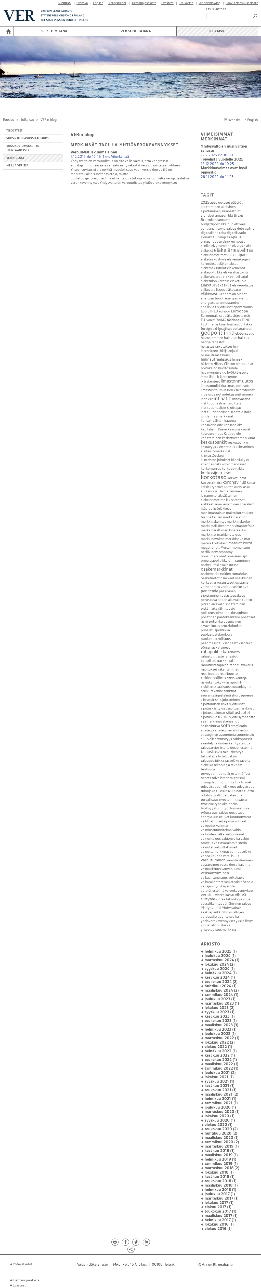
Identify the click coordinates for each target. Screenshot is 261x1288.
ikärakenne (228, 377)
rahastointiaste (212, 656)
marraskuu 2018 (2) (222, 1168)
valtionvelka (156, 178)
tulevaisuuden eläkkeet (218, 786)
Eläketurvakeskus (216, 285)
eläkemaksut (228, 264)
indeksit (207, 399)
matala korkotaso (214, 543)
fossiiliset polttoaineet (235, 329)
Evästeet (167, 3)
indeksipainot (211, 394)
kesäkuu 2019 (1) (219, 1151)
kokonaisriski (211, 464)
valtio (236, 830)
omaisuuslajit (237, 556)
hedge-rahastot (213, 342)
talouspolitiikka (212, 761)
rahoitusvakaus (241, 665)
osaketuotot (210, 578)
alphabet (207, 215)
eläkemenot (236, 268)
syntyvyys (224, 739)
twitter (242, 799)
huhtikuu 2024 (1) (221, 986)
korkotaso (214, 477)
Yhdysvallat (211, 908)
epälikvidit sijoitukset (217, 307)
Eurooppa (239, 311)
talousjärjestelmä (239, 748)
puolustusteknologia (216, 634)
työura (206, 812)
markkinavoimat (237, 539)
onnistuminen (239, 560)
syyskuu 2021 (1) (219, 1081)
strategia (207, 730)
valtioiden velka (213, 834)
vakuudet (208, 825)
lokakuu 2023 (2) (219, 1008)
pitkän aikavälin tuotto (218, 608)
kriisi (251, 482)
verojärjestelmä (178, 178)
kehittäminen (211, 438)
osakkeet (227, 578)
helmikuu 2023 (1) (221, 1029)
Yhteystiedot (117, 3)
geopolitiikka (217, 333)
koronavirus (234, 482)
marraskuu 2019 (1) (222, 1146)
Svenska (82, 3)
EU (216, 311)
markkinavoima (213, 539)
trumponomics (223, 782)
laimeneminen (231, 491)
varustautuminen (239, 860)
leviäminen (231, 504)
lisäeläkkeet (222, 508)
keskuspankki (237, 442)
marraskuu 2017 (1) (222, 1198)
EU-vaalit (208, 320)
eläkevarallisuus (213, 290)
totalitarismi (235, 778)
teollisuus (208, 769)
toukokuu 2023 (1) (221, 1021)
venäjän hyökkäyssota (218, 886)
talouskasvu (211, 752)
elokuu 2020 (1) (218, 1125)
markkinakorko (238, 521)
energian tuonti (212, 298)
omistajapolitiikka (214, 560)
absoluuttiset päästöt (226, 202)
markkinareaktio (233, 530)
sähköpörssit (242, 739)
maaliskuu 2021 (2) (221, 1094)
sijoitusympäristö (242, 717)
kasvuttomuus (212, 434)
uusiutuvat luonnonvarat (232, 817)
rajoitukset (209, 669)
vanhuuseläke (240, 851)
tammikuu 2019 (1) (221, 1164)
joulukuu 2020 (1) (220, 1107)
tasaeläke (232, 761)
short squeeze (242, 695)
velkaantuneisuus (214, 877)
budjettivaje (80, 178)
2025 (205, 202)
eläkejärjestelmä (233, 250)
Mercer (225, 547)
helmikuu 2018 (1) (220, 1190)
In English (250, 120)
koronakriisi (211, 482)
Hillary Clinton (224, 364)
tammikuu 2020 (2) (222, 1142)
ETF (210, 311)
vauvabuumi (231, 869)
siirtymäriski (210, 700)
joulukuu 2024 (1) (220, 956)
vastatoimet (210, 864)
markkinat (208, 534)
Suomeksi (64, 3)
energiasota (210, 303)
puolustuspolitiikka (215, 630)
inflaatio (222, 398)
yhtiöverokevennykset (160, 183)
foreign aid (97, 178)
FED (204, 324)
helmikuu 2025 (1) (221, 951)
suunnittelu (245, 735)
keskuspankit (214, 442)
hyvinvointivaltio (213, 372)
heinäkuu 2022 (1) (221, 1051)
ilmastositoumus (213, 390)
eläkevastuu (211, 294)
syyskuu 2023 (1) (219, 1012)
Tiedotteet (14, 130)
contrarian (209, 228)
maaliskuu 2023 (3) (221, 1025)
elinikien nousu (234, 241)
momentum (241, 547)
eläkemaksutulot (213, 268)
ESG (204, 311)
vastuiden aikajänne (235, 864)
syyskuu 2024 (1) (220, 969)
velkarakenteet (212, 882)
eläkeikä (207, 251)
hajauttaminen (212, 338)
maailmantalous (119, 178)
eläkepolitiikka (212, 272)
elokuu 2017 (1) (218, 1207)
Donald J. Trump (213, 237)
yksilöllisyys (244, 921)
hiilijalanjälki (229, 351)
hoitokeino (209, 368)
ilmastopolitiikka (213, 386)
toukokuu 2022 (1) (221, 1060)
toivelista (219, 778)
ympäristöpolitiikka (215, 925)
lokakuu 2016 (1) (219, 1224)
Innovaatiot (241, 399)
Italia (247, 412)
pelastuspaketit (233, 595)
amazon (221, 215)
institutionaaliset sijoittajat (221, 408)
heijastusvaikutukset (216, 346)
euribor (224, 311)
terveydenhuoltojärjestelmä (222, 774)
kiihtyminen (245, 447)
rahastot (231, 656)
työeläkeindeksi (226, 804)
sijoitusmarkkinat (241, 708)
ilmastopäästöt (238, 386)
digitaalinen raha (213, 233)
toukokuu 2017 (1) (220, 1211)
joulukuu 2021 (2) (220, 1073)
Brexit (238, 215)
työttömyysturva (237, 808)
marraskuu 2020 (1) (222, 1112)
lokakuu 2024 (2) (220, 964)
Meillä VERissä (17, 165)
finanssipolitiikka (239, 324)
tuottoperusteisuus (227, 795)
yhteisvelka (230, 916)
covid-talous (226, 228)
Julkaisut (217, 31)
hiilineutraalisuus (216, 359)
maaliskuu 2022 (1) (221, 1064)
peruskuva (209, 600)
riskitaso (208, 687)
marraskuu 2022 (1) (222, 1038)
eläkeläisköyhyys (213, 259)
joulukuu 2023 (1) (220, 999)
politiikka (216, 621)
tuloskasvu (224, 791)
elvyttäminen (221, 246)
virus (246, 899)
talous (245, 743)
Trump (206, 782)
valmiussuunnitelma (216, 830)
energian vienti (236, 298)
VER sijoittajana (136, 31)
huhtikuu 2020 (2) (221, 1133)
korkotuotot (236, 478)
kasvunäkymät (239, 429)
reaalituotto (229, 674)
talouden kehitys (227, 743)
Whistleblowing (209, 3)
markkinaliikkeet (213, 526)
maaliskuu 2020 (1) (222, 1138)
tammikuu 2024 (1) (221, 995)
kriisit (205, 487)
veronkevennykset (85, 183)
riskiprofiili (234, 682)
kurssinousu (210, 491)
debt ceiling (245, 228)
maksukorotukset (239, 513)
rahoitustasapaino (215, 665)
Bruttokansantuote (215, 220)
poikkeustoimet (213, 613)
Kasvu (222, 429)
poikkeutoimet (237, 613)
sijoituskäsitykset (214, 708)
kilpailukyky (240, 460)
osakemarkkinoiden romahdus (224, 574)
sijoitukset (237, 704)
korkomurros (211, 468)
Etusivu (8, 120)
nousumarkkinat (213, 556)
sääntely (207, 743)
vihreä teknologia (229, 899)
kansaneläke (233, 425)
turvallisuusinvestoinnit (219, 799)
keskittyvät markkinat (238, 438)
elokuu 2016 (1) (218, 1229)
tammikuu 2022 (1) (221, 1068)
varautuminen (213, 860)
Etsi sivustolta (216, 9)
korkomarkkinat (233, 464)
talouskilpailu (211, 756)
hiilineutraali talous (215, 355)
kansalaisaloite (212, 425)
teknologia (222, 765)
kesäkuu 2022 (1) (220, 1055)
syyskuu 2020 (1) (220, 1120)
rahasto (234, 652)
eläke (248, 246)
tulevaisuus (245, 786)
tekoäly (236, 765)
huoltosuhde (228, 368)
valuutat (207, 847)
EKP (240, 237)
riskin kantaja (237, 678)
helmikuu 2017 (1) (220, 1220)
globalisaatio (244, 333)
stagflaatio (239, 726)
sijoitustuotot (238, 713)
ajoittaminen (210, 207)
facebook (234, 320)
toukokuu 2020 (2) (221, 1129)
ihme (204, 377)
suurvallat (208, 739)
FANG (246, 320)
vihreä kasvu (224, 895)
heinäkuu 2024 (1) (221, 973)
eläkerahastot (211, 277)
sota (225, 725)
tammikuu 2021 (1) (221, 1103)
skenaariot (231, 721)
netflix (206, 552)
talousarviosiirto (213, 748)
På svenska (232, 120)
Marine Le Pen (211, 517)
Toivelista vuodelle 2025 (222, 159)
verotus (207, 895)
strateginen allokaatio (231, 730)
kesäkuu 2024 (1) (220, 977)
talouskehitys (233, 752)
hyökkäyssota (237, 372)
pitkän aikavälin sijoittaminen (223, 604)
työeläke (207, 804)
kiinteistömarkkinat (215, 451)
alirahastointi (231, 211)
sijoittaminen (230, 700)
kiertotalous (226, 447)
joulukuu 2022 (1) (220, 1034)
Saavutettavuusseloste (242, 3)
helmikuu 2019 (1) (220, 1159)
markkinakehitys (213, 521)
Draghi (232, 237)
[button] (255, 16)
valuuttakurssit (225, 847)
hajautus (230, 338)
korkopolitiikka (233, 468)
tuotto (238, 791)
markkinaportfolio (240, 526)
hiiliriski (237, 359)
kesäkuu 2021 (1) (219, 1086)
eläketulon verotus (215, 281)
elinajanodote (211, 241)
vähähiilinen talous (237, 903)
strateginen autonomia (218, 735)
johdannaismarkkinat (217, 416)
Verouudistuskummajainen (94, 152)
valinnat (222, 825)
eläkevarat (233, 290)
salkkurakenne (212, 691)
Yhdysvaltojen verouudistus (121, 183)
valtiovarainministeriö (230, 843)
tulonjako (139, 178)
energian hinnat (235, 294)
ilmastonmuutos (237, 381)
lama (218, 504)
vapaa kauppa (211, 856)
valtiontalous (211, 838)
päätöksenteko (241, 643)
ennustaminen (230, 303)
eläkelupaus (237, 255)
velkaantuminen (215, 873)
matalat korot (240, 543)
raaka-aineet (220, 647)
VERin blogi (15, 158)
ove (245, 587)
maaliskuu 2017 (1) (221, 1216)
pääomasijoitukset (215, 643)
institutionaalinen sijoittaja (221, 403)
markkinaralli (210, 530)
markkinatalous (229, 534)
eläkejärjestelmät (214, 255)
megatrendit (210, 547)
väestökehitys (211, 903)
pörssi (205, 647)
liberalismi (247, 504)
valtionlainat (234, 834)
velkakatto (236, 877)
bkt (230, 215)
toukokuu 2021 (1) (221, 1090)
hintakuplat (244, 364)
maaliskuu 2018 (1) (221, 1185)
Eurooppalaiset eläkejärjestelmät (225, 316)
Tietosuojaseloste (144, 3)
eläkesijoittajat (236, 276)
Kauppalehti (233, 434)
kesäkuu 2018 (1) (219, 1177)
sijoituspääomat (213, 713)
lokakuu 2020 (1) (219, 1116)
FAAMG (220, 320)
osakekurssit (229, 565)
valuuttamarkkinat (215, 851)
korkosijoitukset (216, 472)
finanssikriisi (216, 324)
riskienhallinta (213, 678)
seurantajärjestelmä (216, 695)
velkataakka (233, 882)
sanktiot (230, 691)
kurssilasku (241, 487)
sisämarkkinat (211, 721)
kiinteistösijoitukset (215, 460)
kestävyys (208, 447)
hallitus (243, 338)
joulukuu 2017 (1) (220, 1194)
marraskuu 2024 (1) (222, 960)
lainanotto (209, 495)
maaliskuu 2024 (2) (222, 990)
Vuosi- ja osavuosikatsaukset (29, 138)
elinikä (206, 246)
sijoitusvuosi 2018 (214, 717)
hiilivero (207, 364)
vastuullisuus (211, 869)
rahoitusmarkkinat (217, 661)
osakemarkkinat (216, 569)
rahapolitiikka (214, 651)
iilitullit (214, 377)
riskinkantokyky (213, 682)
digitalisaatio (236, 233)
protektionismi (232, 626)
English (98, 3)
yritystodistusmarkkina (218, 929)
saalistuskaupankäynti (234, 687)
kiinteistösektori (213, 455)
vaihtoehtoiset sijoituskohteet (223, 821)
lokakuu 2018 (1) (219, 1172)
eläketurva (238, 281)
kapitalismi (209, 429)
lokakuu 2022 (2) (220, 1042)
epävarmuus (243, 307)
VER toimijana (54, 31)
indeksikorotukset (241, 390)
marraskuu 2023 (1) (222, 1003)
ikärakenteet (210, 381)
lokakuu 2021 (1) (219, 1077)
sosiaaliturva (210, 726)
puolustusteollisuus (216, 639)
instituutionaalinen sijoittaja (222, 412)
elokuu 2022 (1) (218, 1047)
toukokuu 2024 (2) (221, 982)
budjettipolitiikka (214, 224)
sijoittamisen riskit (214, 704)
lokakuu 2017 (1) (219, 1203)
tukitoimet (243, 782)
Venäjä (248, 882)
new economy (222, 552)
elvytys (237, 246)
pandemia (209, 591)
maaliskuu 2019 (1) (221, 1155)
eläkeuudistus (242, 285)
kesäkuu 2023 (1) (220, 1016)
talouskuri (229, 756)
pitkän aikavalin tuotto (235, 600)
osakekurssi (210, 565)
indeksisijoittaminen (237, 394)
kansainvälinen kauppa (218, 421)
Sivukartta (186, 3)
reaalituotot (210, 674)
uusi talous (220, 812)
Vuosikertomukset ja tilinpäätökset (22, 148)
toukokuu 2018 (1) (221, 1181)
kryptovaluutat (221, 487)
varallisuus (231, 856)
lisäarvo (207, 508)
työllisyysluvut (212, 808)
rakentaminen (228, 669)
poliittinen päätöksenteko (220, 617)
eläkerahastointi (235, 272)
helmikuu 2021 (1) (220, 1099)
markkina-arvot (235, 517)
